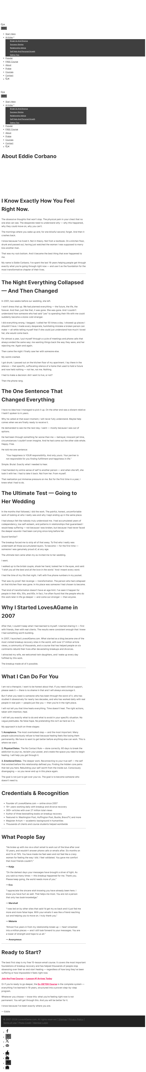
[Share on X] (7, 1042)
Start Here (10, 34)
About (8, 65)
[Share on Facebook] (7, 1032)
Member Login (40, 1023)
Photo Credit (24, 1023)
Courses (9, 72)
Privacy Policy (76, 1019)
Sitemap (62, 1019)
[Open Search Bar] (3, 25)
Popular (9, 58)
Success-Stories (16, 44)
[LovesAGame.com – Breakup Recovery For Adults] (18, 21)
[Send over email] (7, 1046)
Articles (9, 37)
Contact (9, 75)
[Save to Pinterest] (8, 1036)
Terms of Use (10, 1023)
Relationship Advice (18, 48)
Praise (8, 68)
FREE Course (11, 61)
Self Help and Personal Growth (22, 51)
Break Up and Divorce (19, 41)
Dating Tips (14, 55)
